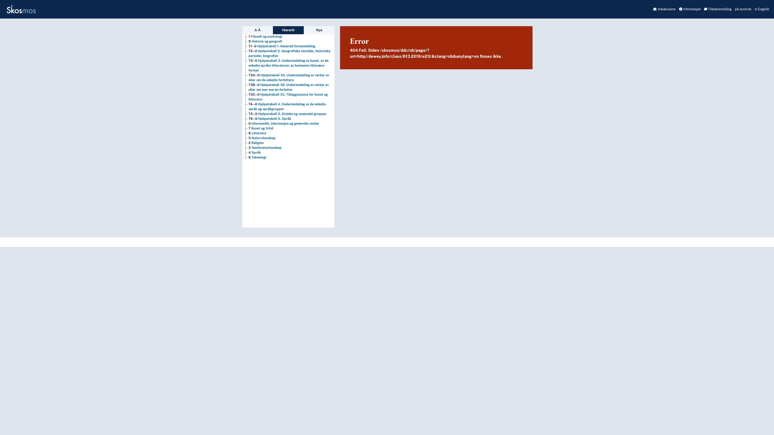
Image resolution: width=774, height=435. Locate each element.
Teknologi (257, 157)
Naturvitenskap (262, 138)
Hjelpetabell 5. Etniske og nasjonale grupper (288, 114)
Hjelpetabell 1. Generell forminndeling (282, 46)
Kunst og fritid (261, 128)
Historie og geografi (265, 41)
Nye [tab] (319, 30)
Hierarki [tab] (288, 30)
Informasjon (691, 9)
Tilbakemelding (719, 9)
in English (762, 9)
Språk (255, 152)
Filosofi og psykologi (265, 36)
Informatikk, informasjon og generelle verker (284, 123)
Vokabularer (666, 9)
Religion (256, 143)
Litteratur (258, 133)
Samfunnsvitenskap (265, 148)
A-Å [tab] (258, 30)
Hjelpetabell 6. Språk (270, 119)
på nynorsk (743, 9)
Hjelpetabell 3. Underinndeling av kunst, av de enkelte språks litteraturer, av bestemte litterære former (289, 65)
